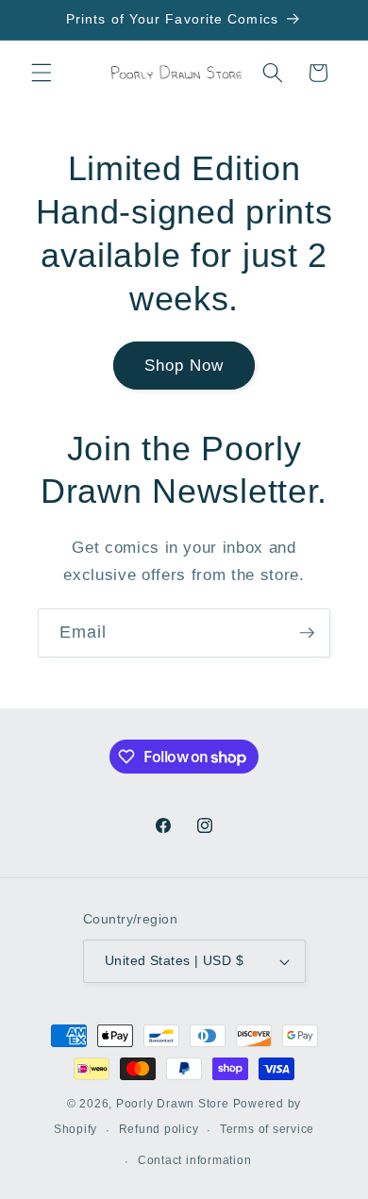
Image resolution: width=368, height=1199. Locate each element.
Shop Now (184, 365)
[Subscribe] (306, 633)
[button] (41, 72)
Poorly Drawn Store (172, 1103)
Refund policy (159, 1129)
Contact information (195, 1160)
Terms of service (267, 1129)
